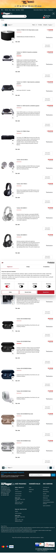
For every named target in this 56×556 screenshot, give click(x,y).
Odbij (10, 292)
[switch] (21, 286)
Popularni (50, 24)
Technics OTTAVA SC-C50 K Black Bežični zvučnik (27, 30)
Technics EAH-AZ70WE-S (22, 159)
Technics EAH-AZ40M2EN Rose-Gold (25, 414)
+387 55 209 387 (18, 493)
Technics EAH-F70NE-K (22, 183)
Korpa (30, 487)
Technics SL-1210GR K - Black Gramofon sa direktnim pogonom (28, 82)
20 (36, 24)
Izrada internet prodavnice (35, 537)
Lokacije (13, 9)
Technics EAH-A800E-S (22, 208)
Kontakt (22, 9)
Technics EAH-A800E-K (22, 235)
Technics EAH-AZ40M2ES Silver (24, 440)
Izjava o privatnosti (46, 505)
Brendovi (6, 9)
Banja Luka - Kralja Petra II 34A (21, 509)
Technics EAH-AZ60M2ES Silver (24, 391)
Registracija (31, 489)
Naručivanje (45, 489)
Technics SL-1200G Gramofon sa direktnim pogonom (28, 105)
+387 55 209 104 (18, 491)
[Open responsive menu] (53, 14)
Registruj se (51, 9)
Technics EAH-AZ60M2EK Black (24, 318)
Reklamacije (45, 497)
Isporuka (44, 493)
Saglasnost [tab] (9, 266)
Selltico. (42, 537)
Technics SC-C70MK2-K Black (23, 131)
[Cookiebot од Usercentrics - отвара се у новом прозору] (48, 263)
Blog (10, 9)
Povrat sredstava (46, 500)
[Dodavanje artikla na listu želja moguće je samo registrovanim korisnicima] (12, 39)
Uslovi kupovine (46, 487)
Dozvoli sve (46, 292)
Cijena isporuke (46, 495)
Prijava (30, 491)
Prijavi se (45, 9)
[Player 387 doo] (6, 13)
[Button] (25, 16)
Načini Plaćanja (46, 491)
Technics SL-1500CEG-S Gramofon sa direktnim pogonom (27, 53)
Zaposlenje (18, 9)
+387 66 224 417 (18, 495)
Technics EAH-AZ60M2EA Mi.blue (24, 368)
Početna (2, 20)
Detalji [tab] (28, 266)
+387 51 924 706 (18, 513)
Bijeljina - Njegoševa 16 (19, 487)
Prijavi (53, 475)
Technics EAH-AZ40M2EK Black (24, 341)
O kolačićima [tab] (46, 266)
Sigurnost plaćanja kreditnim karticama (48, 503)
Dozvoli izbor (28, 292)
